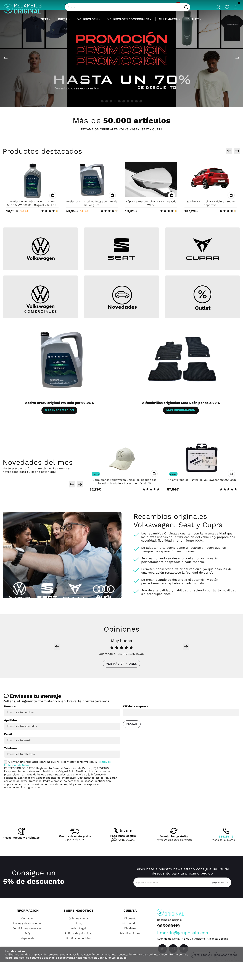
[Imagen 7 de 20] (121, 58)
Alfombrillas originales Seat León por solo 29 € (181, 403)
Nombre (9, 706)
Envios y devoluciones (27, 923)
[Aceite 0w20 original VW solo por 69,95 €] (60, 359)
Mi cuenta (130, 918)
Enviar (131, 724)
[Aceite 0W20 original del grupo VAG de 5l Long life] (92, 179)
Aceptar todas (201, 955)
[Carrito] (235, 7)
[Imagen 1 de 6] (40, 249)
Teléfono (10, 748)
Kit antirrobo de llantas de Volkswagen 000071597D (202, 479)
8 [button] (132, 101)
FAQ (27, 933)
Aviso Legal (78, 928)
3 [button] (111, 101)
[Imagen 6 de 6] (202, 297)
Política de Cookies (145, 954)
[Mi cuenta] (218, 7)
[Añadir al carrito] (52, 195)
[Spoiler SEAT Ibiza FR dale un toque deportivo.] (210, 179)
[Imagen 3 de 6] (202, 249)
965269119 (226, 836)
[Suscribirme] (218, 882)
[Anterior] (6, 58)
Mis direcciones (130, 933)
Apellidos (11, 720)
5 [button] (119, 101)
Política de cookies (78, 938)
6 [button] (123, 101)
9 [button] (136, 101)
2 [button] (106, 101)
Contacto (27, 918)
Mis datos (130, 928)
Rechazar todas (225, 955)
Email (8, 734)
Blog (78, 923)
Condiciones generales (27, 928)
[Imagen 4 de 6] (40, 299)
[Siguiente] (237, 58)
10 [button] (140, 101)
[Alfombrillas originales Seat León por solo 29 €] (182, 359)
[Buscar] (185, 7)
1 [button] (102, 101)
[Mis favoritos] (227, 7)
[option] (121, 58)
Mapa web (27, 938)
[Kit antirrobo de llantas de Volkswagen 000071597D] (202, 457)
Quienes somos (79, 918)
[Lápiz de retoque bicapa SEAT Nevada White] (151, 179)
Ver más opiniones (121, 663)
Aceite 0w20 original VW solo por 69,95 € (59, 403)
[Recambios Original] (22, 7)
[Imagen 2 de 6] (121, 249)
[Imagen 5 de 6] (121, 297)
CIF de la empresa (135, 706)
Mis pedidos (130, 923)
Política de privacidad (78, 933)
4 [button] (115, 101)
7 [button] (128, 101)
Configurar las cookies (112, 957)
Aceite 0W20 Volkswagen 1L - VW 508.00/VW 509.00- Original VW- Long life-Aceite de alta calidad (32, 205)
